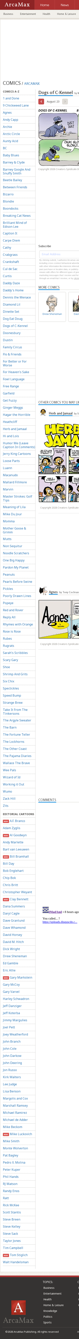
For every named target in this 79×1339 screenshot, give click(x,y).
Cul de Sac (10, 269)
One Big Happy (14, 560)
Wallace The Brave (16, 763)
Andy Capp (10, 120)
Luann (7, 468)
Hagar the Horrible (16, 415)
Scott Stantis (12, 1212)
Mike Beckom (12, 1127)
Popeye (8, 603)
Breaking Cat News (17, 215)
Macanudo (10, 475)
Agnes (7, 112)
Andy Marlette (13, 842)
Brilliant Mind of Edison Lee (15, 225)
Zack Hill (9, 798)
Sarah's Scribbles (15, 653)
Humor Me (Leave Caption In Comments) (19, 445)
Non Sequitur (12, 546)
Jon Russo (10, 1070)
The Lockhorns (13, 742)
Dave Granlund (14, 920)
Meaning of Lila (14, 507)
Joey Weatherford (15, 1034)
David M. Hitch (13, 942)
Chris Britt (10, 885)
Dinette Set (11, 311)
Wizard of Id (11, 777)
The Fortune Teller (16, 734)
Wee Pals (9, 770)
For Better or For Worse (15, 363)
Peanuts (9, 574)
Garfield (8, 393)
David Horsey (12, 935)
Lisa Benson (12, 1091)
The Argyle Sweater (17, 720)
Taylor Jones (12, 1241)
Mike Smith (11, 1141)
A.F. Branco (14, 821)
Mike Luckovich (18, 1134)
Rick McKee (11, 1205)
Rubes (7, 638)
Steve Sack (10, 1233)
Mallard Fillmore (15, 482)
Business (8, 14)
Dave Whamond (14, 927)
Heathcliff (10, 422)
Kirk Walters (12, 1077)
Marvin (8, 489)
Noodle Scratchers (16, 553)
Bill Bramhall (16, 856)
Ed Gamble (10, 963)
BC (5, 148)
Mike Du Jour (12, 514)
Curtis (7, 276)
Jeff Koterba (11, 1013)
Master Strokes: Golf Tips (17, 498)
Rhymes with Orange (18, 624)
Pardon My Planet (16, 567)
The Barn (9, 727)
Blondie (8, 201)
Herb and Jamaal (15, 429)
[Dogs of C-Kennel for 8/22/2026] (41, 101)
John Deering (12, 1063)
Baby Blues (11, 155)
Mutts (7, 539)
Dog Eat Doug (12, 319)
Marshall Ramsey (15, 1105)
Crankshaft (11, 262)
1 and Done (11, 98)
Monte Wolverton (15, 1148)
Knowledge (50, 1311)
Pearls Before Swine (17, 581)
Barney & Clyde (14, 162)
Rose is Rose (12, 631)
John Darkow (12, 1056)
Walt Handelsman (16, 1262)
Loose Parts (11, 461)
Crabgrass (10, 255)
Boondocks (10, 208)
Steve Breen (11, 1219)
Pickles (8, 589)
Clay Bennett (16, 899)
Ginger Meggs (13, 407)
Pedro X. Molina (14, 1162)
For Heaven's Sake (16, 372)
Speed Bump (12, 695)
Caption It (10, 233)
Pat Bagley (10, 1155)
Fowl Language (14, 379)
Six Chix (8, 681)
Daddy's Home (13, 290)
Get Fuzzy (10, 400)
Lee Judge (10, 1084)
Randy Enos (11, 1191)
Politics (47, 1316)
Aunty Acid (10, 141)
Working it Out (13, 784)
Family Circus (12, 347)
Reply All (9, 617)
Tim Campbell (13, 1248)
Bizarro (8, 194)
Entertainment (28, 14)
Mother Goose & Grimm (14, 530)
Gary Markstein (18, 977)
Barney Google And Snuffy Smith (16, 171)
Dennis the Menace (17, 297)
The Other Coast (15, 749)
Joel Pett (9, 1027)
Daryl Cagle (11, 913)
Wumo (7, 791)
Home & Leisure (53, 1305)
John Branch (12, 1041)
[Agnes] (43, 590)
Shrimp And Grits (15, 674)
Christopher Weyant (17, 892)
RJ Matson (10, 1184)
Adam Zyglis (11, 828)
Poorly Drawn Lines (17, 596)
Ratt (6, 1198)
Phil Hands (11, 1177)
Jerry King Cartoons (17, 454)
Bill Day (8, 863)
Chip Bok (9, 878)
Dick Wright (11, 949)
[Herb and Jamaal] (43, 412)
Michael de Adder (15, 1120)
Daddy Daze (11, 283)
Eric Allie (9, 970)
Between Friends (15, 187)
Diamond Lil (11, 304)
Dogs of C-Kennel (15, 326)
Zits (5, 806)
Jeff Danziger (12, 1006)
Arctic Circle (11, 134)
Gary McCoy (11, 984)
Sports (47, 1322)
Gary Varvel (11, 992)
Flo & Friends (12, 354)
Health (46, 14)
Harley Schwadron (16, 999)
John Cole (9, 1048)
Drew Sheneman (15, 956)
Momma (9, 521)
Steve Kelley (11, 1226)
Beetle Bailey (12, 180)
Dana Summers (14, 906)
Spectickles (11, 688)
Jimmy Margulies (15, 1020)
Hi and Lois (11, 436)
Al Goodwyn (15, 835)
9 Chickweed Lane (16, 105)
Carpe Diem (11, 240)
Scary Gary (10, 660)
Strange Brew (13, 702)
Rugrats (8, 646)
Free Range (11, 386)
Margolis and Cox (15, 1098)
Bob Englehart (13, 871)
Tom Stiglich (15, 1255)
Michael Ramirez (15, 1113)
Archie (7, 127)
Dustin (8, 340)
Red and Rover (13, 610)
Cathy (7, 247)
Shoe (6, 667)
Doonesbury (12, 333)
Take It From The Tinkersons (15, 712)
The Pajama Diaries (17, 756)
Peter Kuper (11, 1169)
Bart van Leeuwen (16, 849)
